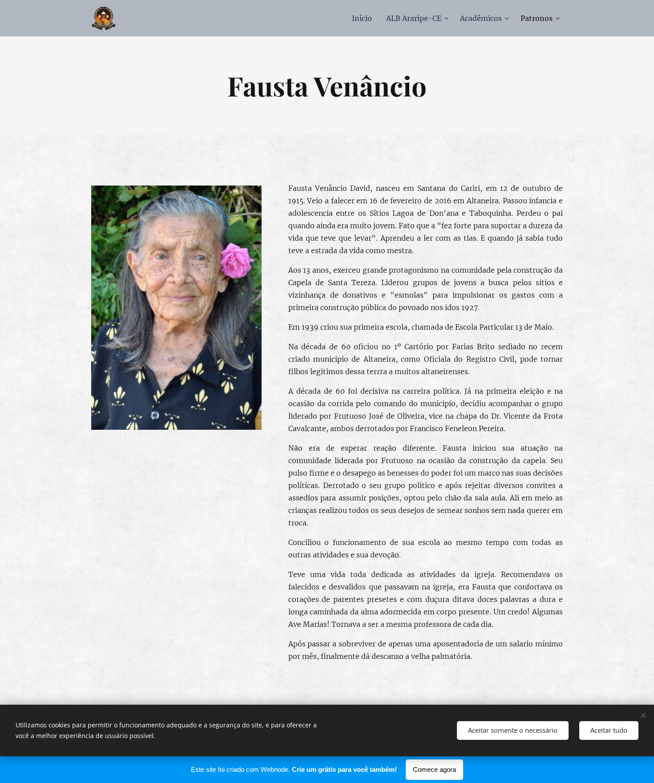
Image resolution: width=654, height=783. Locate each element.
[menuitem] (364, 18)
